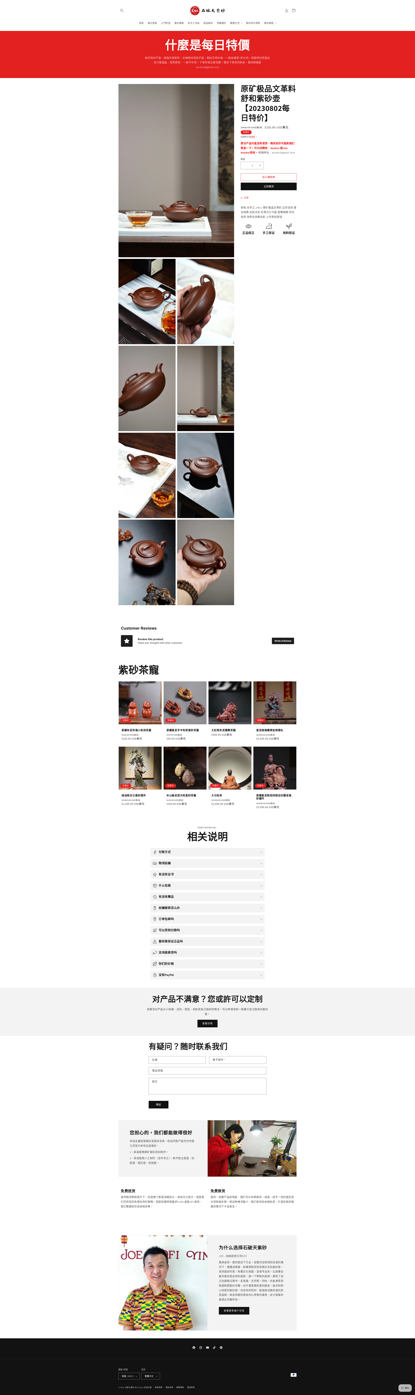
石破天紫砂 (130, 1387)
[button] (121, 10)
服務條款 (180, 1387)
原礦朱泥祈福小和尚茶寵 (136, 730)
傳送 (158, 1104)
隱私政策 (169, 1387)
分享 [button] (246, 197)
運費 (253, 137)
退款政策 (158, 1387)
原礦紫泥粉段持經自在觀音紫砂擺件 (273, 797)
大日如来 (216, 795)
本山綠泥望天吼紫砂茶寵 (181, 795)
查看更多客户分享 (234, 1310)
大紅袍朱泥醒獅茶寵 (223, 730)
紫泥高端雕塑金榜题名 (269, 730)
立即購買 (269, 186)
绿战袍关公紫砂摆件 (134, 795)
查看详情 (207, 1023)
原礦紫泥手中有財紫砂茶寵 (182, 730)
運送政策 (191, 1387)
